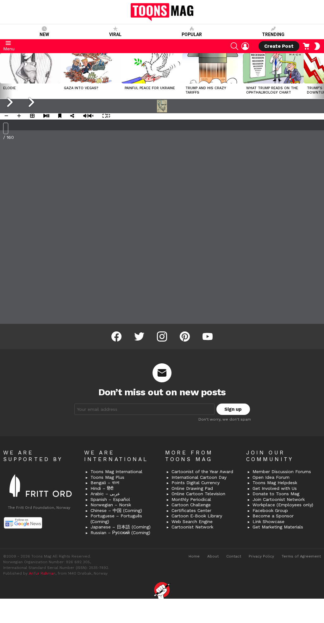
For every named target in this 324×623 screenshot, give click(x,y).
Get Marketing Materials (277, 526)
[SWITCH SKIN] (317, 46)
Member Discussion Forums (281, 471)
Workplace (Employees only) (282, 504)
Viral (115, 34)
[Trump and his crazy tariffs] (212, 68)
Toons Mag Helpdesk (274, 482)
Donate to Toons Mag (275, 493)
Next (321, 76)
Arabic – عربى (105, 493)
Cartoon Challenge (191, 504)
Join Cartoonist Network (278, 499)
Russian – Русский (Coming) (120, 532)
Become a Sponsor (273, 515)
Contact (233, 556)
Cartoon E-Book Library (196, 515)
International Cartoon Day (199, 477)
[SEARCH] (234, 46)
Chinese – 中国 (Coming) (116, 510)
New (44, 34)
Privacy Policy (261, 556)
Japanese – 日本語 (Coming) (120, 526)
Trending (273, 34)
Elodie (9, 88)
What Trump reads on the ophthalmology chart (272, 90)
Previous (3, 76)
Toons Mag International (116, 471)
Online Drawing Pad (192, 488)
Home (194, 556)
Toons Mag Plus (107, 477)
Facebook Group (270, 510)
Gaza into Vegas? (81, 88)
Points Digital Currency (195, 482)
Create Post (279, 46)
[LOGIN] (245, 46)
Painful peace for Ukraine (150, 88)
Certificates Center (191, 510)
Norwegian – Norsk (110, 504)
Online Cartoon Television (198, 493)
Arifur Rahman (42, 573)
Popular (192, 34)
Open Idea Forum (271, 477)
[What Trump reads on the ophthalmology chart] (273, 68)
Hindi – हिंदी (101, 488)
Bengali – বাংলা (104, 482)
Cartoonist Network (192, 526)
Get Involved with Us (274, 488)
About (213, 556)
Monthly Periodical (191, 499)
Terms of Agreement (301, 556)
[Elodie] (30, 68)
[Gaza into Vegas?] (91, 68)
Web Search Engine (192, 521)
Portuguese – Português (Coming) (116, 518)
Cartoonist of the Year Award (202, 471)
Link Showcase (268, 521)
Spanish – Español (110, 499)
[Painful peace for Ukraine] (152, 68)
